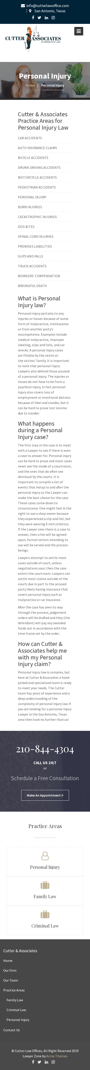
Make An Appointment (44, 795)
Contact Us (11, 1030)
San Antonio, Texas (50, 11)
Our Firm (9, 970)
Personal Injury (45, 867)
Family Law (45, 896)
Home (30, 85)
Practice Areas (14, 990)
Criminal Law (45, 926)
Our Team (10, 980)
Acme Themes (57, 1056)
